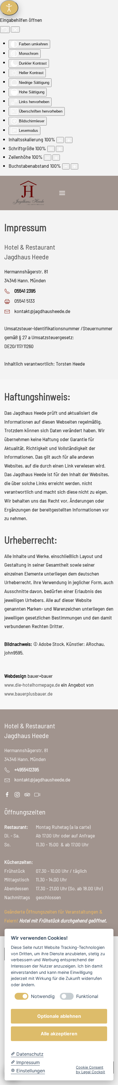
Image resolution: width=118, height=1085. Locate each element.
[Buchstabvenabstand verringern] (66, 166)
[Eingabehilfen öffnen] (9, 8)
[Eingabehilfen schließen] (15, 29)
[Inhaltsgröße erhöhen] (68, 140)
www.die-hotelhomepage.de (32, 684)
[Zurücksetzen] (5, 29)
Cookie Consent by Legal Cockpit (90, 1069)
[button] (62, 193)
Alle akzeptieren (59, 1033)
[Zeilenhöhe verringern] (47, 158)
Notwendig (43, 996)
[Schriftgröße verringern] (51, 149)
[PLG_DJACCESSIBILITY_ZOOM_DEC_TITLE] (60, 140)
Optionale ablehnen (59, 1016)
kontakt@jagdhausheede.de (42, 311)
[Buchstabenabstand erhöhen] (74, 166)
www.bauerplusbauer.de (28, 693)
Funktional (87, 996)
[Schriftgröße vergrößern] (59, 149)
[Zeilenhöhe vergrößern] (56, 158)
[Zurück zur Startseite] (28, 193)
